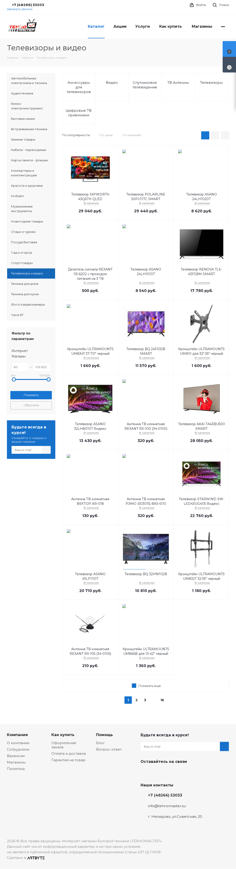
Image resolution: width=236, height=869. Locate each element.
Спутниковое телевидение (145, 84)
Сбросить (31, 405)
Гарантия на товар (68, 760)
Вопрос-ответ (109, 749)
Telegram (156, 772)
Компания (17, 734)
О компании (18, 743)
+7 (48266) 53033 (165, 795)
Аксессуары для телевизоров (79, 87)
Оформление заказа (63, 745)
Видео (112, 82)
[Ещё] (223, 26)
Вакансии (16, 756)
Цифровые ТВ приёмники (78, 112)
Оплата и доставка (68, 753)
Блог (100, 743)
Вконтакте (145, 772)
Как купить (62, 734)
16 (162, 700)
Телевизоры (211, 82)
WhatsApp (179, 772)
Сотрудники (18, 749)
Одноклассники (168, 772)
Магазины (16, 762)
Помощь (104, 734)
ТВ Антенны (178, 82)
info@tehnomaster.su (167, 806)
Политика (16, 769)
